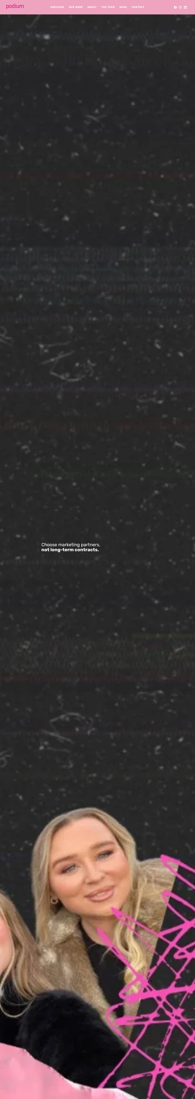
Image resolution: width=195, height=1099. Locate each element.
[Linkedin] (185, 7)
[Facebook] (175, 7)
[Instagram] (180, 7)
